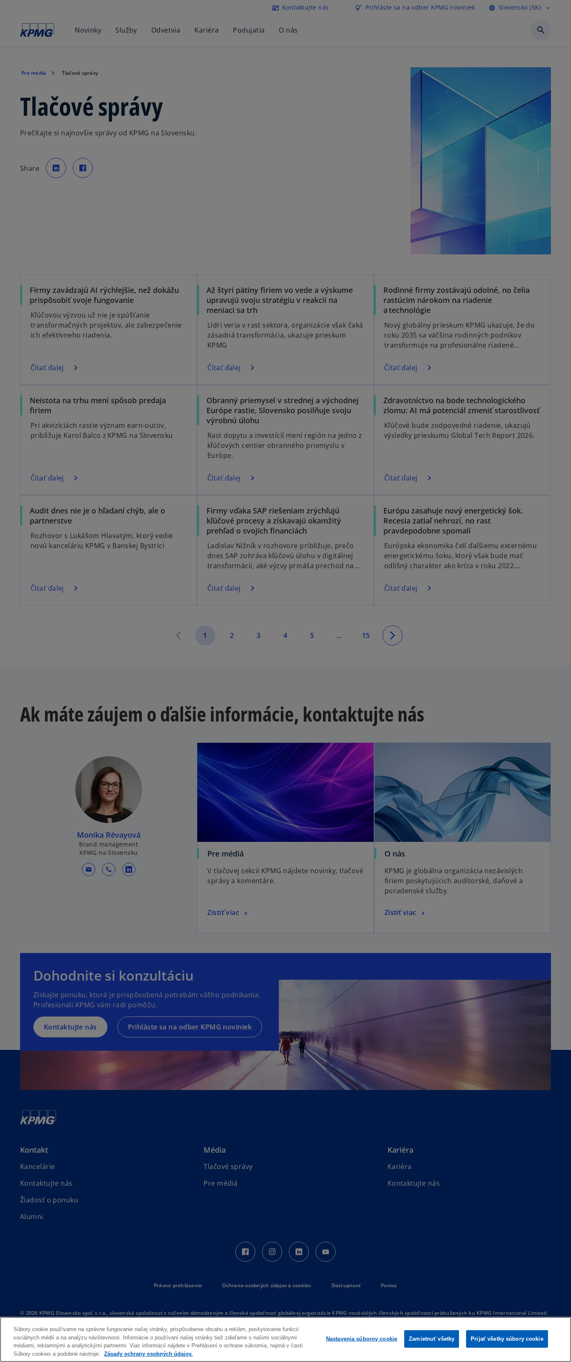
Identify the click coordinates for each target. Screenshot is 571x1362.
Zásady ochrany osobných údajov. (148, 1353)
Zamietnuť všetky (431, 1339)
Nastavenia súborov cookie (361, 1339)
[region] (285, 1339)
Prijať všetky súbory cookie (507, 1339)
